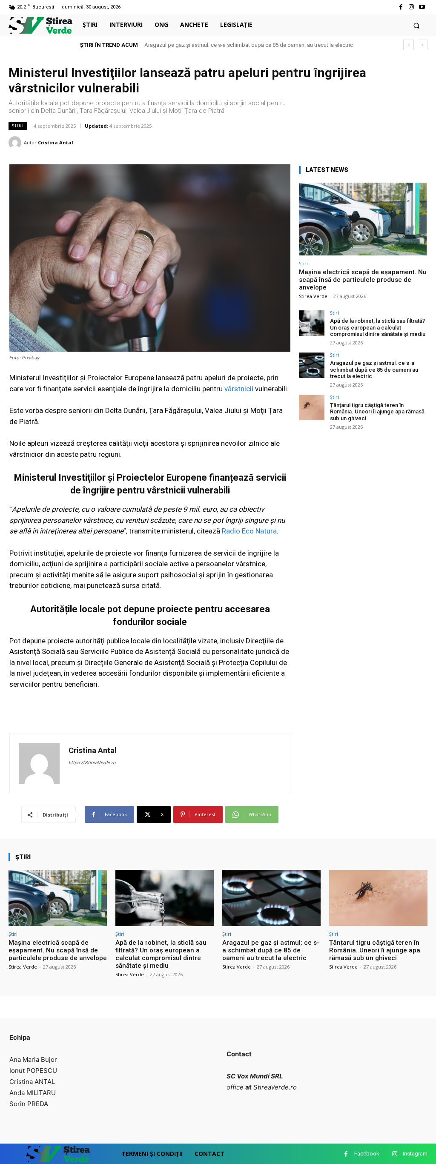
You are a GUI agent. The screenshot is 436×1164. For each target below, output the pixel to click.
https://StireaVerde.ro (92, 762)
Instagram (415, 1153)
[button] (416, 25)
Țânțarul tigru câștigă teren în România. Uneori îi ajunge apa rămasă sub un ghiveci (377, 411)
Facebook (366, 1153)
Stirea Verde (313, 296)
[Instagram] (411, 7)
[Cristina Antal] (16, 142)
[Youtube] (422, 7)
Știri (18, 126)
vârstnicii (239, 388)
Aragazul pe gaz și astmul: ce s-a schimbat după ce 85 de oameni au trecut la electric (248, 45)
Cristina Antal (55, 142)
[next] (422, 45)
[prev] (408, 45)
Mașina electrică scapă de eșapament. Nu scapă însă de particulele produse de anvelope (363, 279)
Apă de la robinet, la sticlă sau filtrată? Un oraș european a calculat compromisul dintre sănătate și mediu (377, 327)
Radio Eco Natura (249, 531)
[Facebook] (400, 7)
